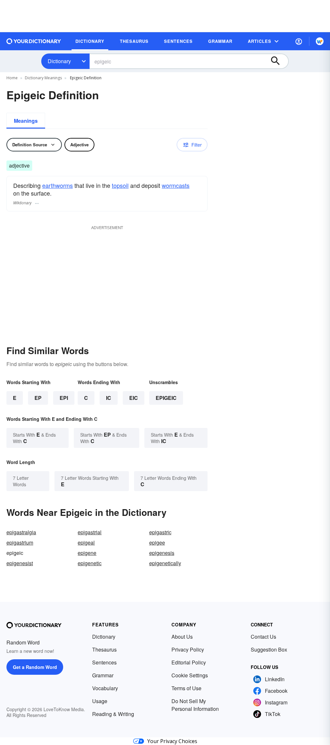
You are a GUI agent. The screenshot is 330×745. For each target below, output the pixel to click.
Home (12, 78)
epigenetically (165, 563)
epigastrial (90, 532)
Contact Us (263, 636)
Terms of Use (186, 688)
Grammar (102, 675)
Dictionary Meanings (43, 78)
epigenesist (19, 563)
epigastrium (19, 542)
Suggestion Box (269, 649)
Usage (99, 701)
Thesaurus (104, 649)
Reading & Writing (113, 714)
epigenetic (90, 563)
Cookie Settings (189, 675)
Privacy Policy (187, 649)
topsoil (120, 185)
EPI (64, 398)
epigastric (160, 532)
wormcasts (175, 185)
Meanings (26, 120)
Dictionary (59, 61)
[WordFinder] (320, 41)
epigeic (166, 398)
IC (108, 398)
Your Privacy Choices (172, 741)
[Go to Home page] (33, 41)
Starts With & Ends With (34, 438)
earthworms (57, 185)
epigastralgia (21, 532)
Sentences (104, 662)
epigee (157, 542)
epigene (87, 552)
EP (38, 398)
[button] (299, 41)
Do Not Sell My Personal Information (195, 704)
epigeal (86, 542)
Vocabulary (105, 688)
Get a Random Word (35, 667)
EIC (133, 398)
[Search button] (278, 61)
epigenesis (161, 552)
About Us (182, 636)
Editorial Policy (188, 662)
